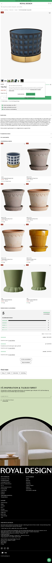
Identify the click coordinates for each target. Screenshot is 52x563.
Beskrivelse (3, 115)
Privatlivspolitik (4, 488)
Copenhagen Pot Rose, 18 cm (32, 218)
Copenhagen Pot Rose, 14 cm (6, 259)
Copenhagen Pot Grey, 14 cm (6, 218)
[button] (48, 3)
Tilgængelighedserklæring (6, 495)
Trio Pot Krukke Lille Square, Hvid (7, 178)
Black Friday (3, 514)
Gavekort (3, 493)
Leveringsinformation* (5, 482)
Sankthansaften (4, 510)
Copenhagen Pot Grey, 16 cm (32, 178)
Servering (28, 482)
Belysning (28, 480)
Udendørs (3, 505)
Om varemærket (5, 137)
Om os (2, 485)
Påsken (2, 504)
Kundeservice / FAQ (5, 478)
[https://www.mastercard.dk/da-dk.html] (2, 553)
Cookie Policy (3, 490)
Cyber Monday (4, 515)
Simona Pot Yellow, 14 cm (31, 259)
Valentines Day (4, 502)
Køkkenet (28, 487)
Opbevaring (28, 488)
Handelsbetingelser (5, 480)
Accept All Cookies (30, 94)
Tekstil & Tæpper (29, 485)
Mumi (2, 507)
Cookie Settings (21, 94)
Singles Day (3, 512)
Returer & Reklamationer (6, 483)
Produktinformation (5, 133)
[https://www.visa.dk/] (5, 553)
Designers (3, 492)
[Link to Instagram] (8, 548)
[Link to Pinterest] (2, 548)
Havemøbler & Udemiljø (31, 490)
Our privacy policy (33, 89)
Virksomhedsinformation (6, 487)
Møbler (27, 478)
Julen (2, 517)
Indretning (28, 483)
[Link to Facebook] (5, 548)
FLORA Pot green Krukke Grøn (6, 299)
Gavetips (3, 509)
